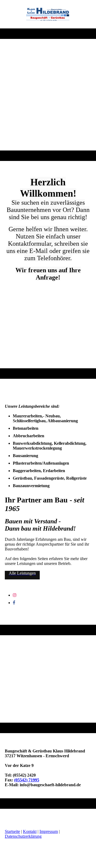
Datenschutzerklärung (23, 836)
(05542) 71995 (26, 780)
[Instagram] (15, 595)
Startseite (12, 831)
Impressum (48, 831)
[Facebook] (14, 602)
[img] (48, 14)
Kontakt (30, 831)
